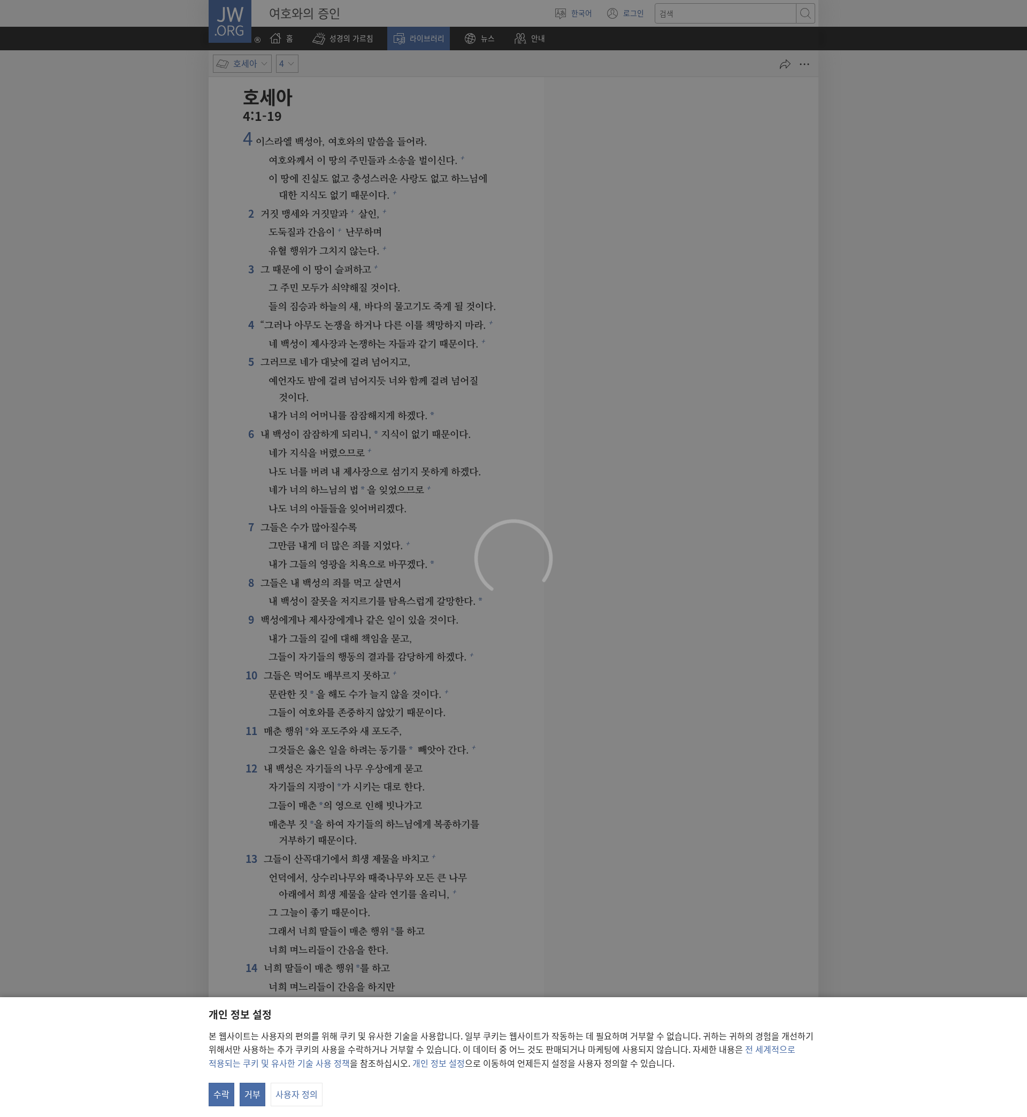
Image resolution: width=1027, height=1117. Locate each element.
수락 (221, 1094)
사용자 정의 (296, 1094)
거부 (252, 1094)
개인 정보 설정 (438, 1063)
